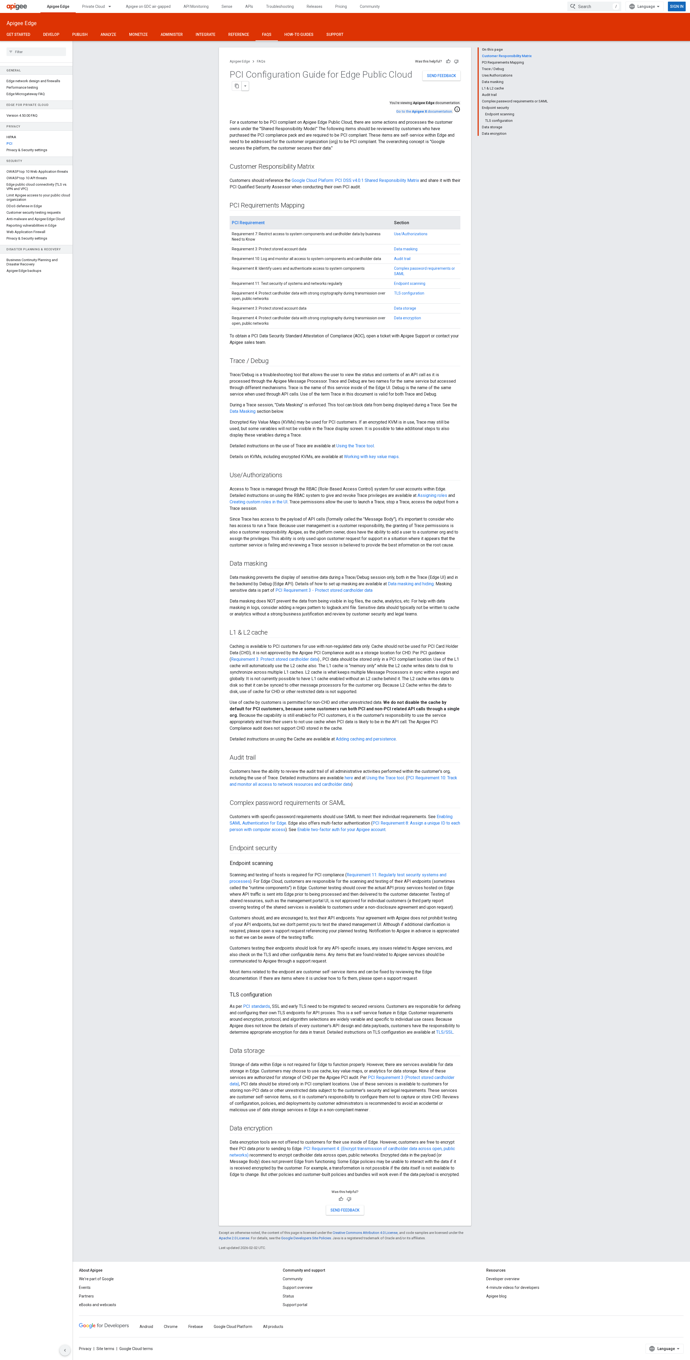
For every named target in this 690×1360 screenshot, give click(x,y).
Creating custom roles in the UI (259, 501)
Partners (86, 1296)
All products (273, 1326)
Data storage (405, 308)
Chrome (171, 1326)
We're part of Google (96, 1279)
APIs (249, 6)
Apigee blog (496, 1296)
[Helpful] (448, 61)
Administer (172, 34)
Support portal (295, 1305)
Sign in (677, 6)
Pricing (341, 6)
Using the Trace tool (355, 445)
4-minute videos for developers (512, 1287)
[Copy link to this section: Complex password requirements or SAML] (350, 803)
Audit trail (402, 259)
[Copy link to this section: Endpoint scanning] (278, 863)
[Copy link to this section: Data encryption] (277, 1129)
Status (288, 1296)
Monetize (138, 34)
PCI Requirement (248, 222)
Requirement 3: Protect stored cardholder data (274, 659)
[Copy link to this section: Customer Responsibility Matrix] (321, 167)
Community (370, 6)
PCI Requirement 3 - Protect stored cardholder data (323, 590)
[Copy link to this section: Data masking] (272, 564)
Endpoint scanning (409, 283)
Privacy (85, 1349)
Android (146, 1326)
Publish (80, 34)
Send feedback (441, 76)
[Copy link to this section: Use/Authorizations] (287, 475)
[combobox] (594, 6)
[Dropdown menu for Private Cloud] (112, 6)
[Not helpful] (456, 61)
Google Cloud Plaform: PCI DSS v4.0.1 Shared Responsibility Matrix (355, 180)
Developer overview (503, 1279)
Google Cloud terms (136, 1349)
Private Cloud (93, 6)
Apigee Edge (58, 6)
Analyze (108, 34)
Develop (51, 34)
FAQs (266, 34)
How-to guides (298, 34)
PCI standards (256, 1006)
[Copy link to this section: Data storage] (270, 1051)
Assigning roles (432, 495)
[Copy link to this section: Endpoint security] (282, 848)
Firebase (195, 1326)
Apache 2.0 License (234, 1238)
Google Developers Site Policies (306, 1238)
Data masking (406, 249)
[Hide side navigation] (65, 1350)
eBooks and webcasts (97, 1305)
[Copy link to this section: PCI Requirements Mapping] (310, 206)
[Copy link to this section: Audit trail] (261, 758)
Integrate (205, 34)
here (349, 777)
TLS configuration (409, 293)
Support (334, 34)
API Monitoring (196, 6)
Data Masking (243, 411)
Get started (18, 34)
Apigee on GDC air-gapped (148, 6)
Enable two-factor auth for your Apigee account (341, 829)
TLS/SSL (444, 1032)
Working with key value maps (371, 456)
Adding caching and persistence (366, 739)
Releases (314, 6)
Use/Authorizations (410, 234)
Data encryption (407, 318)
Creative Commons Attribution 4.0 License (365, 1233)
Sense (227, 6)
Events (85, 1287)
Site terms (105, 1349)
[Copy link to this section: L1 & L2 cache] (273, 633)
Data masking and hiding (411, 583)
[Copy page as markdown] (237, 86)
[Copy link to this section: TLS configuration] (277, 995)
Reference (238, 34)
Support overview (298, 1287)
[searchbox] (36, 51)
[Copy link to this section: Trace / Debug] (274, 361)
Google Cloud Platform (233, 1326)
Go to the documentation (424, 111)
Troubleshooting (280, 6)
